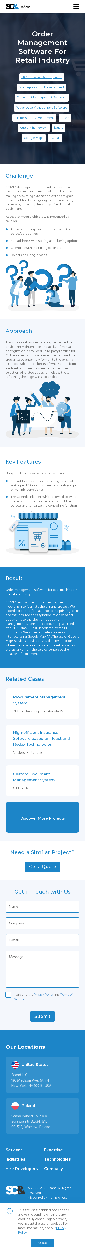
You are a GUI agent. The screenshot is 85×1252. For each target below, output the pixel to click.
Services (14, 1150)
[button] (42, 867)
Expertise (53, 1150)
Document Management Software (42, 97)
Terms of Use (58, 1197)
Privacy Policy (44, 994)
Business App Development (34, 117)
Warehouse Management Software (41, 107)
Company (53, 1169)
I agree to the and (43, 995)
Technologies (57, 1159)
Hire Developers (22, 1169)
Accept (43, 1243)
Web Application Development (41, 87)
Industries (15, 1159)
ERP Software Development (41, 77)
